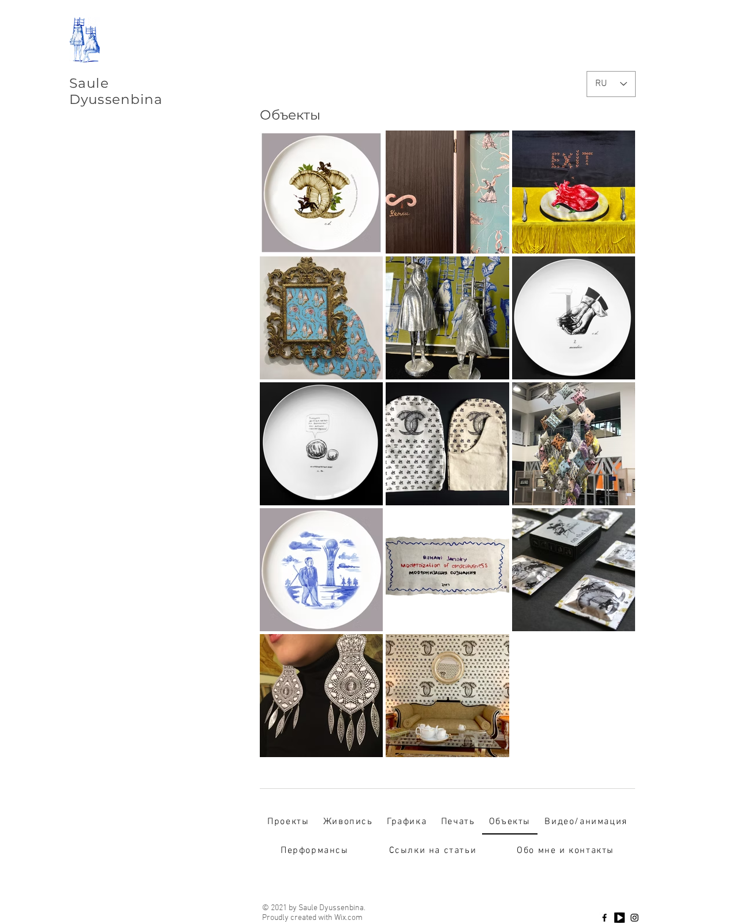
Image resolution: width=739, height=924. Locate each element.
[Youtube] (619, 917)
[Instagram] (634, 917)
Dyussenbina (116, 99)
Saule (89, 83)
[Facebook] (604, 917)
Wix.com (348, 918)
